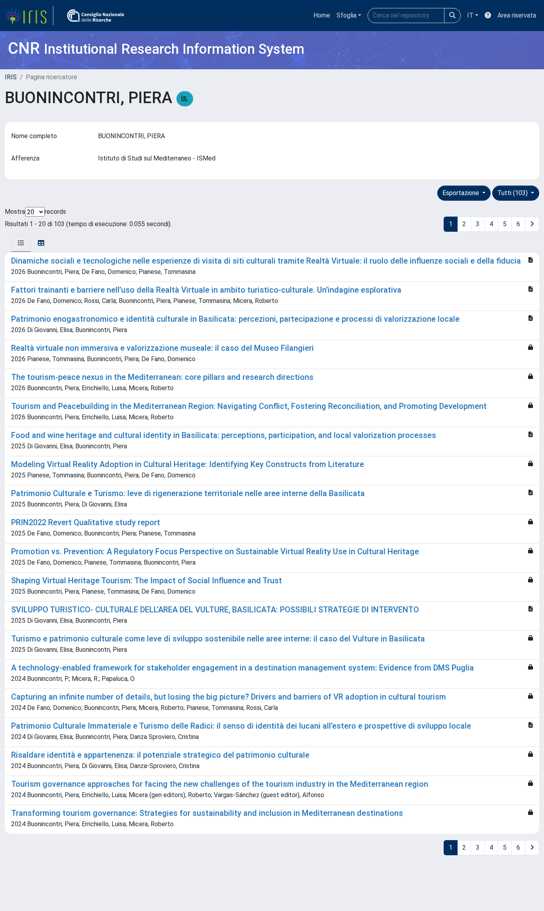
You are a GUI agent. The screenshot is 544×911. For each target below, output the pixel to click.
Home (321, 15)
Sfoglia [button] (346, 15)
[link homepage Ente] (95, 15)
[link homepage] (29, 15)
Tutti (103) (513, 193)
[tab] (21, 243)
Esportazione (461, 193)
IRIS (11, 77)
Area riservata (516, 15)
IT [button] (470, 15)
